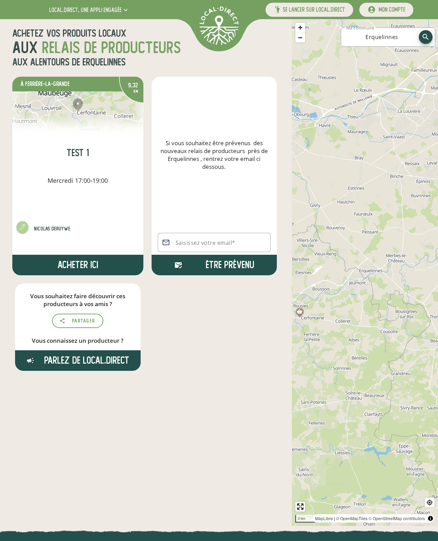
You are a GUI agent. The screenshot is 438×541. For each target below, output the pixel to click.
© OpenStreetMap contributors (397, 518)
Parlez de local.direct (85, 360)
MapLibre (324, 518)
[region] (365, 272)
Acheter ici (77, 265)
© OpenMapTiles (352, 518)
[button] (89, 9)
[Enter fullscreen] (300, 507)
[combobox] (381, 37)
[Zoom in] (300, 28)
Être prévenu (230, 265)
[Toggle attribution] (430, 518)
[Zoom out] (300, 37)
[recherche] (426, 37)
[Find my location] (430, 502)
